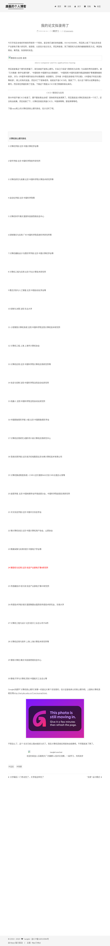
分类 (69, 6)
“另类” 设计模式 (93, 777)
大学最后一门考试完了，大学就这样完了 (27, 777)
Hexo (12, 943)
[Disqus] (55, 820)
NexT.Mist (36, 943)
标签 (99, 6)
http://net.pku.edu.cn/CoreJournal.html (30, 693)
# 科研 (19, 766)
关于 (79, 6)
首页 (59, 6)
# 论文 (11, 766)
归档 (89, 6)
